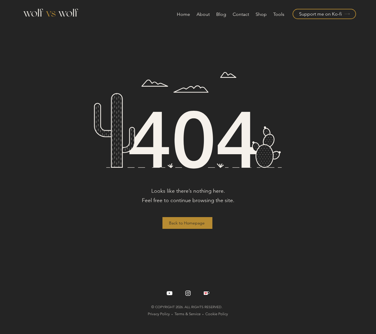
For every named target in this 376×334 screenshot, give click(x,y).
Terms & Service (187, 314)
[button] (279, 14)
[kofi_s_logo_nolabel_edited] (206, 293)
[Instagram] (188, 293)
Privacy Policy (159, 314)
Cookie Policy (216, 314)
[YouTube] (169, 293)
